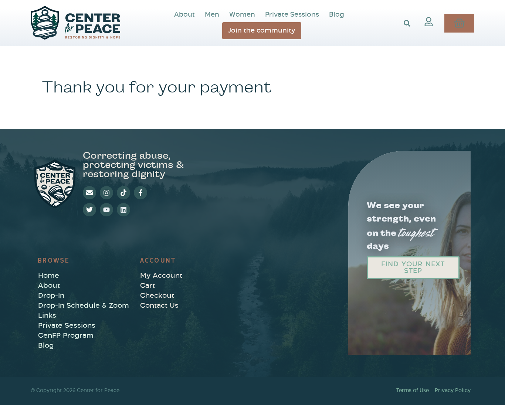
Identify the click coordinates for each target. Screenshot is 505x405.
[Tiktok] (123, 192)
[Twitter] (89, 209)
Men (212, 14)
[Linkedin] (123, 209)
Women (242, 14)
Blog (336, 14)
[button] (407, 23)
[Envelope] (89, 192)
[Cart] (459, 23)
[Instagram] (106, 192)
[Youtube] (106, 209)
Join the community (261, 30)
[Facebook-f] (140, 192)
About (184, 14)
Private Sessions (292, 14)
